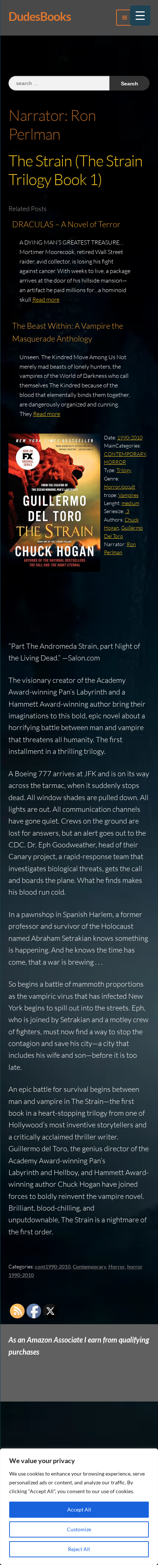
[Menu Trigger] (140, 15)
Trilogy (124, 470)
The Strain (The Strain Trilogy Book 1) (75, 169)
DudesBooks (39, 16)
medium (130, 503)
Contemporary (89, 1266)
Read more (46, 299)
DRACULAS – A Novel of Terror (66, 224)
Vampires (128, 495)
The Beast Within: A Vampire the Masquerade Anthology (67, 332)
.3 (127, 511)
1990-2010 (130, 437)
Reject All (79, 1549)
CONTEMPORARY (125, 454)
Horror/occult (119, 486)
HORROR (115, 462)
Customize (79, 1529)
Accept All (79, 1509)
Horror (116, 1266)
